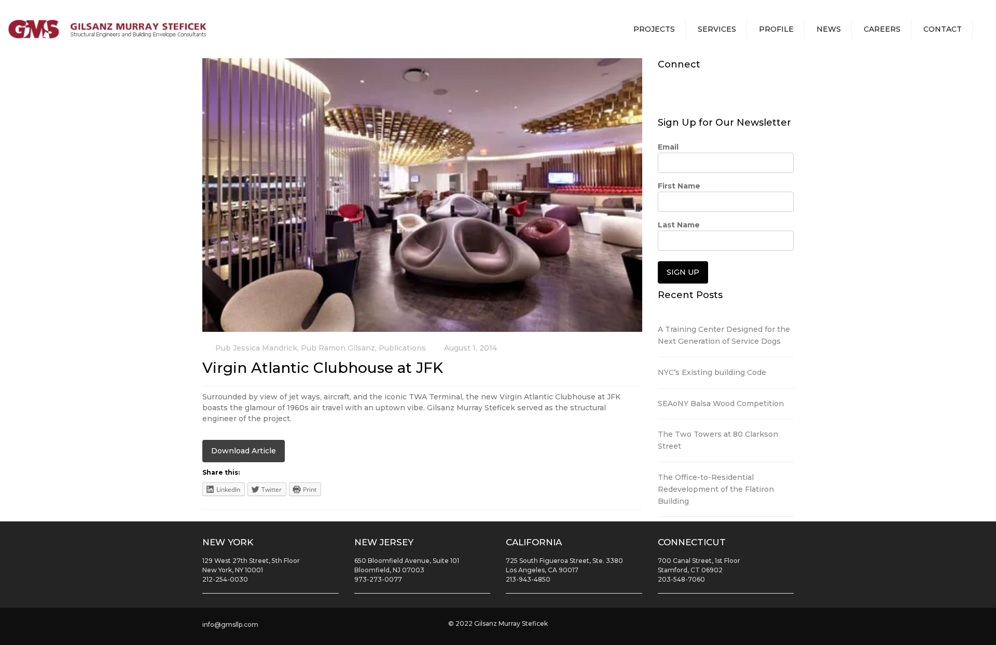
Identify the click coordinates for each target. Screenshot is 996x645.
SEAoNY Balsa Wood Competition (721, 403)
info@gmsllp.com (230, 624)
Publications (402, 348)
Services (717, 29)
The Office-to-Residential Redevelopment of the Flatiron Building (716, 489)
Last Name (679, 225)
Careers (882, 29)
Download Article (243, 450)
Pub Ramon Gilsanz (338, 348)
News (829, 29)
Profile (776, 29)
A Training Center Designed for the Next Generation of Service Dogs (724, 335)
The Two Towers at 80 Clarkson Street (718, 440)
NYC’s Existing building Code (712, 372)
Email (668, 147)
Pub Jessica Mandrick (256, 348)
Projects (654, 29)
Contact (942, 29)
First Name (679, 186)
